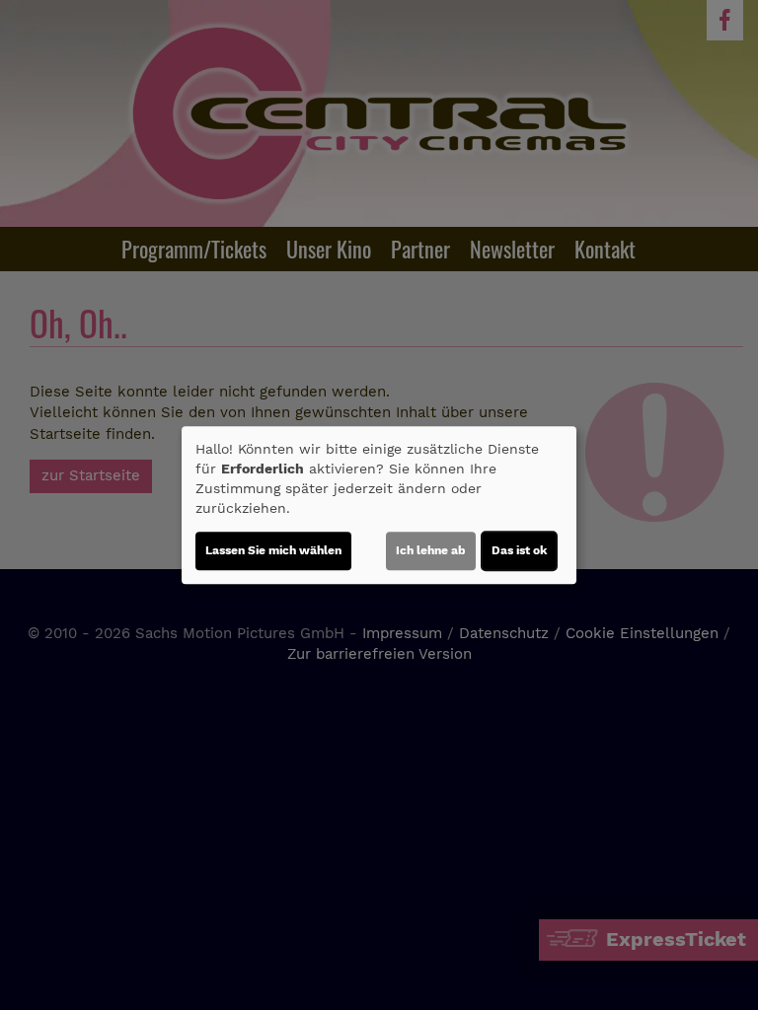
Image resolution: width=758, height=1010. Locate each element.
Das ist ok (519, 550)
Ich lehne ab (431, 550)
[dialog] (379, 505)
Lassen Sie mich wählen (273, 550)
